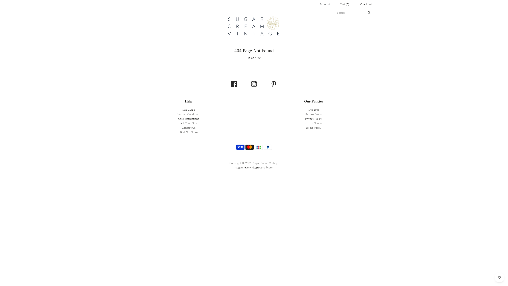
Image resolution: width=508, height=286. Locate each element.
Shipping (313, 109)
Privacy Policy (313, 118)
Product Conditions (188, 114)
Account (325, 4)
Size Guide (188, 109)
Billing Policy (313, 127)
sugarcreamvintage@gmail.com (254, 167)
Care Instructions (188, 118)
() (344, 4)
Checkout (366, 4)
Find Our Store (189, 132)
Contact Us (188, 127)
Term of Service (313, 123)
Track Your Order (188, 123)
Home (250, 57)
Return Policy (313, 114)
